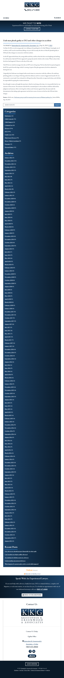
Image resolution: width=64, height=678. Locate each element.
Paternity (7, 144)
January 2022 (8, 157)
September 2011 (9, 538)
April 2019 (8, 261)
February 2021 (9, 192)
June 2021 (7, 179)
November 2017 (9, 315)
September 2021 (9, 170)
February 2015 (9, 418)
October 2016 (9, 355)
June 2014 (7, 443)
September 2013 (9, 472)
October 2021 (9, 167)
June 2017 (7, 330)
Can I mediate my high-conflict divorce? (16, 554)
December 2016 (9, 349)
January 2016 (8, 384)
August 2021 (8, 173)
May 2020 (7, 220)
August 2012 (8, 513)
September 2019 (9, 245)
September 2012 (9, 509)
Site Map (21, 670)
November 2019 (9, 239)
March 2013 (8, 491)
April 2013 (8, 487)
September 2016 (9, 359)
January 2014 (8, 459)
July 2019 (7, 252)
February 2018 (9, 305)
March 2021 (8, 189)
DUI (50, 45)
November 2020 (9, 201)
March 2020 (8, 227)
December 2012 (9, 500)
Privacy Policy (27, 670)
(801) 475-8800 (33, 10)
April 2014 (8, 450)
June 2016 (7, 368)
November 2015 (9, 390)
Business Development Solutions (37, 670)
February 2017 (9, 343)
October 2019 (9, 242)
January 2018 (8, 308)
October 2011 (9, 535)
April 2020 (8, 223)
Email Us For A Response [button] (32, 595)
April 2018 (8, 299)
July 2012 (7, 516)
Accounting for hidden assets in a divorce (17, 558)
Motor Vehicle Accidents (12, 141)
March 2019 (8, 264)
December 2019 (9, 236)
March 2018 (8, 302)
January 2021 (8, 195)
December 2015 (9, 387)
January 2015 (8, 421)
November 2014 (9, 428)
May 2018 (7, 296)
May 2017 (7, 333)
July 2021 (7, 176)
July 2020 (7, 214)
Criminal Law (9, 125)
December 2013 (9, 462)
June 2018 (7, 293)
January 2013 (8, 497)
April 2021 (8, 186)
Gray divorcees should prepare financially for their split (20, 551)
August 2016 (8, 362)
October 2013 (9, 469)
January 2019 (8, 271)
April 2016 (8, 374)
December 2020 (9, 198)
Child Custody (9, 119)
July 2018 (7, 289)
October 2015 (9, 393)
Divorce (7, 128)
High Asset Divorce (10, 138)
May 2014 (7, 447)
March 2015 (8, 415)
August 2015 (8, 399)
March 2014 (8, 453)
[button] (6, 18)
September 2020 (9, 208)
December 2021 (9, 161)
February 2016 (9, 381)
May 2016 (7, 371)
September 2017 (9, 321)
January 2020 (8, 233)
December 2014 (9, 425)
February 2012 (9, 522)
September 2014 (9, 434)
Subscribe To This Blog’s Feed (33, 574)
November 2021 (9, 164)
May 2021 (7, 183)
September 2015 (9, 396)
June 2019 (7, 255)
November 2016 (9, 352)
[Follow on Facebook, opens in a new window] (30, 651)
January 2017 (8, 346)
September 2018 (9, 283)
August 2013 (8, 475)
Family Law (8, 135)
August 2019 (8, 249)
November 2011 (9, 531)
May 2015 (7, 409)
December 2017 (9, 311)
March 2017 (8, 340)
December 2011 (9, 528)
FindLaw (48, 670)
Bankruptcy (8, 116)
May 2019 (7, 258)
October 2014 (9, 431)
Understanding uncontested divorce (15, 561)
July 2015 (7, 403)
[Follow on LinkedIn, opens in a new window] (33, 651)
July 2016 (7, 365)
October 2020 (9, 205)
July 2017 (7, 327)
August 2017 (8, 324)
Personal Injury (9, 147)
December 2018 (9, 274)
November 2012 (9, 503)
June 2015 (7, 406)
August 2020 (8, 211)
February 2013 (9, 494)
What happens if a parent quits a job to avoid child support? (22, 564)
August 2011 (8, 541)
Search (58, 18)
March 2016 (8, 377)
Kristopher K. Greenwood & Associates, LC (25, 45)
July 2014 (7, 440)
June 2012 (7, 519)
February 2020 (9, 230)
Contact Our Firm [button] (32, 29)
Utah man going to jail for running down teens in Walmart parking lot (33, 97)
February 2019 (9, 267)
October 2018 (9, 280)
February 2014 (9, 456)
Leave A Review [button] (32, 664)
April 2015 (8, 412)
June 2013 (7, 481)
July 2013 (7, 478)
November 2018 (9, 277)
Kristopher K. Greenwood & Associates (29, 668)
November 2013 (9, 465)
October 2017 (9, 318)
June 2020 (7, 217)
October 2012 (9, 506)
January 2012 (8, 525)
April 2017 (8, 337)
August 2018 (8, 286)
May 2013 (7, 484)
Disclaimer (16, 670)
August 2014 (8, 437)
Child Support (9, 122)
